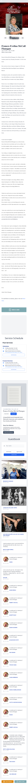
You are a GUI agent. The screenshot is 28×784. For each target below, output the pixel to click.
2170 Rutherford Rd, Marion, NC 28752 (13, 352)
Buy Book (14, 413)
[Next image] (25, 522)
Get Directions (13, 354)
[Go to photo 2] (13, 531)
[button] (14, 469)
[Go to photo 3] (14, 531)
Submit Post (14, 454)
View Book (6, 413)
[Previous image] (3, 522)
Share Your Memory (8, 432)
